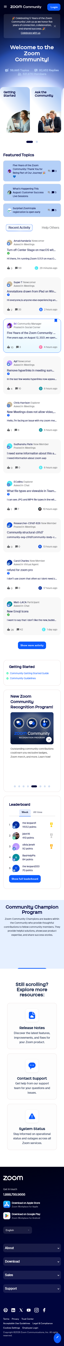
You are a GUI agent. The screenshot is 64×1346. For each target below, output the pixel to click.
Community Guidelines (23, 678)
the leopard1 (29, 823)
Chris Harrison (22, 403)
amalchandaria (22, 241)
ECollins (18, 482)
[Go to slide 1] (15, 786)
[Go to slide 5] (32, 786)
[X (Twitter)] (21, 1309)
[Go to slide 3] (23, 786)
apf (15, 361)
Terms (6, 1319)
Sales (9, 1275)
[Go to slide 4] (28, 786)
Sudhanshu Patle (23, 444)
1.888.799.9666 (14, 1194)
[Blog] (5, 1309)
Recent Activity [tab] (19, 227)
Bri (15, 323)
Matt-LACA (20, 602)
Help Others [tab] (50, 227)
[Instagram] (36, 1309)
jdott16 (26, 833)
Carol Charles (21, 561)
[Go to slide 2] (19, 786)
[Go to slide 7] (44, 786)
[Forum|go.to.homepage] (26, 7)
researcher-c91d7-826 (27, 523)
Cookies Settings (11, 1327)
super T (18, 282)
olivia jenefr (28, 844)
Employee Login (30, 1327)
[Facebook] (44, 1309)
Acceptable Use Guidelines (16, 1323)
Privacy (15, 1319)
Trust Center (28, 1319)
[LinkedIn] (13, 1309)
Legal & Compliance (43, 1323)
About (9, 1248)
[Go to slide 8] (49, 786)
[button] (57, 1338)
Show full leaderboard (25, 878)
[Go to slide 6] (38, 786)
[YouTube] (28, 1309)
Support (11, 1288)
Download (12, 1261)
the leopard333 (30, 866)
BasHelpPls (28, 855)
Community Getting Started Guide (29, 673)
